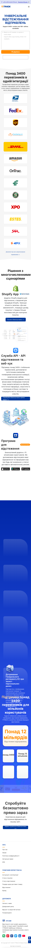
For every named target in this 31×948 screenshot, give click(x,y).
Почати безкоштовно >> (15, 319)
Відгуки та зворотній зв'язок (11, 909)
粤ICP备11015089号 (15, 946)
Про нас (4, 849)
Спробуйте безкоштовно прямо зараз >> (14, 398)
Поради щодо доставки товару (12, 884)
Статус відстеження (8, 881)
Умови (4, 852)
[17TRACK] (6, 6)
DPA (3, 862)
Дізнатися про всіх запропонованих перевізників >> (15, 253)
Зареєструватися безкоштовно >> (15, 827)
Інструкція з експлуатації (10, 875)
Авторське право (7, 859)
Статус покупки (7, 878)
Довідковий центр (8, 906)
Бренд (4, 890)
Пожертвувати (7, 913)
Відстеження (6, 887)
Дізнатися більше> (23, 2)
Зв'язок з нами (7, 903)
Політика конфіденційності (10, 856)
